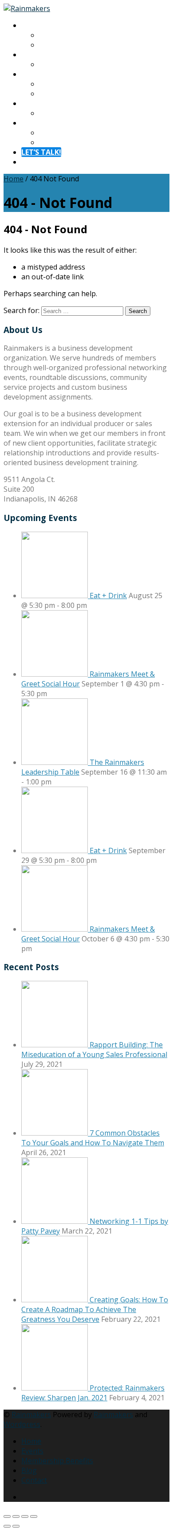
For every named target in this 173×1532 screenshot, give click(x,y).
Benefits (53, 84)
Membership (42, 74)
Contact (34, 123)
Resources (38, 103)
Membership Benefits (57, 1460)
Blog (47, 113)
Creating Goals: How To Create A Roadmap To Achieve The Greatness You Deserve (94, 1309)
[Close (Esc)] (33, 1516)
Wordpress (22, 1424)
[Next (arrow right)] (16, 1526)
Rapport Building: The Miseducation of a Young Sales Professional (94, 1049)
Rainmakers (31, 1414)
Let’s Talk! (41, 152)
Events (32, 1451)
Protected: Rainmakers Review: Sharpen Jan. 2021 (93, 1393)
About (31, 25)
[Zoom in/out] (7, 1516)
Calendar (54, 64)
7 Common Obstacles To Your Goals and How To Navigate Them (92, 1138)
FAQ (45, 142)
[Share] (24, 1516)
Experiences (41, 54)
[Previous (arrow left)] (7, 1526)
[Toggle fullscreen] (16, 1516)
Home (14, 179)
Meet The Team (65, 45)
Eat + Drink (108, 595)
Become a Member (70, 93)
